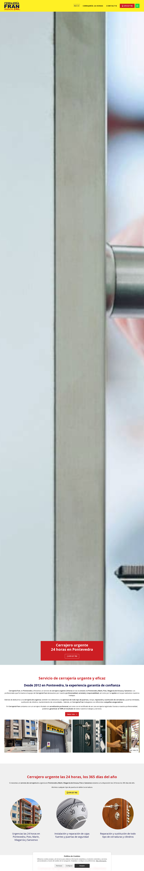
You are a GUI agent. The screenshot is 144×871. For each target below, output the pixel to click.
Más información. (101, 861)
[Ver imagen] (20, 736)
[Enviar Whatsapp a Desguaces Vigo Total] (137, 6)
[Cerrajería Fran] (12, 6)
